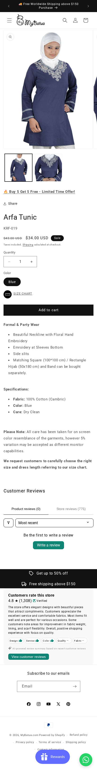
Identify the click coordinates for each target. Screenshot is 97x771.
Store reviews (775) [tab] (71, 509)
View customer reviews (29, 657)
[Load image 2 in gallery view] (48, 168)
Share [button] (12, 203)
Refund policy (79, 734)
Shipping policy (76, 742)
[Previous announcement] (9, 6)
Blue (12, 282)
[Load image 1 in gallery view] (18, 168)
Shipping (28, 244)
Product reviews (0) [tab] (26, 509)
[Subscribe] (75, 686)
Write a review (48, 545)
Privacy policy (25, 742)
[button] (9, 20)
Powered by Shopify (52, 735)
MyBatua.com (29, 735)
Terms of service (50, 742)
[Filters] (8, 522)
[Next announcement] (88, 6)
